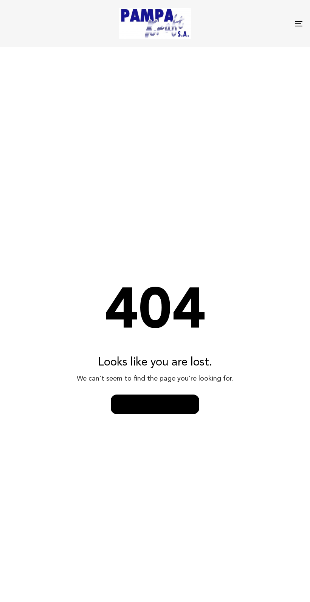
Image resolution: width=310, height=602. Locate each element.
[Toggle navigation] (253, 23)
